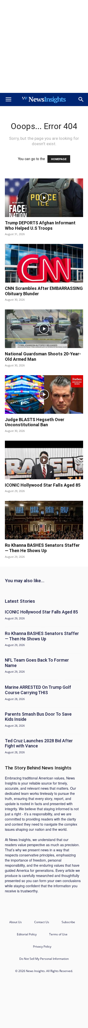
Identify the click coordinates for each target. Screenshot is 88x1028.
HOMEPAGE (58, 159)
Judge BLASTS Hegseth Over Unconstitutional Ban (34, 422)
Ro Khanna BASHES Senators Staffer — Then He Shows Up (42, 548)
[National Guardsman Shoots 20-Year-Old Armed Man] (44, 328)
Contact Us (41, 922)
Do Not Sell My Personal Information (44, 959)
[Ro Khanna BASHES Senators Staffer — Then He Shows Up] (44, 520)
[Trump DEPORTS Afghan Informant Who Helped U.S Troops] (44, 197)
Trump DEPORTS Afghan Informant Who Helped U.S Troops (40, 225)
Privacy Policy (42, 946)
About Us (15, 922)
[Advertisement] (44, 46)
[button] (8, 99)
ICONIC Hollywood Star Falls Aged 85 (42, 485)
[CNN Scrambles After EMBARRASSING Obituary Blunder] (44, 263)
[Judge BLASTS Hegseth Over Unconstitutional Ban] (44, 394)
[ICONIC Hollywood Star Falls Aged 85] (44, 460)
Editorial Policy (27, 934)
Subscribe (68, 922)
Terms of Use (58, 934)
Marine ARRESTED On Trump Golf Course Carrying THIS (38, 690)
